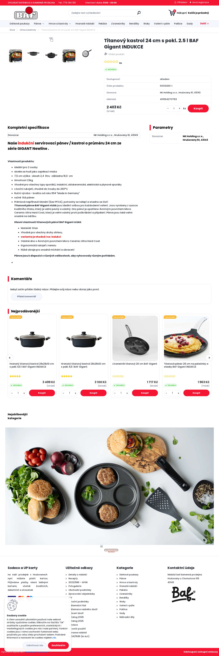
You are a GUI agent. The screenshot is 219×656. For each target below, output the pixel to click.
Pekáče (103, 23)
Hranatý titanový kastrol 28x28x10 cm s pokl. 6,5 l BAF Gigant (83, 365)
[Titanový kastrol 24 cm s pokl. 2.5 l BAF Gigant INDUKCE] (15, 56)
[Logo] (26, 13)
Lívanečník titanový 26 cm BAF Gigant (134, 363)
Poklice (178, 23)
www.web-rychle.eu (36, 651)
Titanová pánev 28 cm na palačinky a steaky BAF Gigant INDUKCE (186, 365)
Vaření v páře (162, 23)
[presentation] (10, 357)
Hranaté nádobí (85, 23)
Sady (190, 23)
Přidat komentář (26, 296)
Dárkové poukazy (20, 23)
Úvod (12, 29)
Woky (146, 23)
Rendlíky (134, 23)
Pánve (37, 23)
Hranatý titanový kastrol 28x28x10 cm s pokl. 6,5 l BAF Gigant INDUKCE (32, 365)
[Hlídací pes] (157, 54)
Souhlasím (58, 645)
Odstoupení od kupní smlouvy (201, 651)
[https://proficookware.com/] (111, 546)
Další (203, 23)
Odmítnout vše (34, 645)
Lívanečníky (118, 23)
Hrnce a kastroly (58, 23)
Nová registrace (200, 2)
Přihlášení (182, 2)
